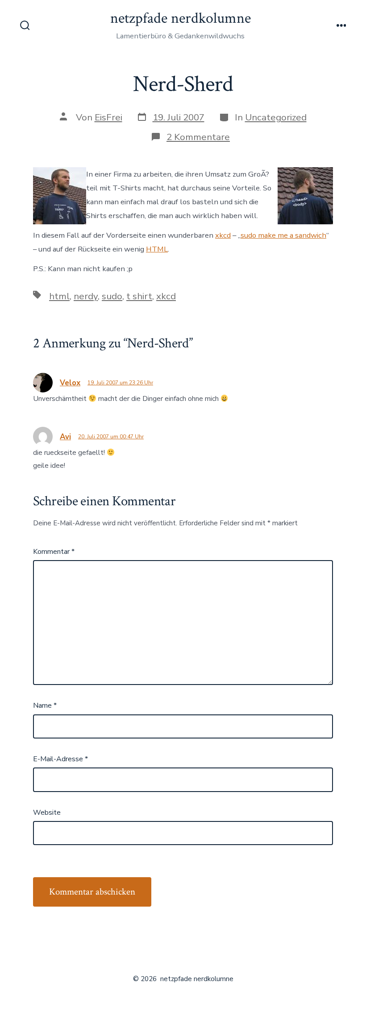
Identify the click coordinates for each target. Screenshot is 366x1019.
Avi (65, 437)
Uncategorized (276, 117)
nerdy (86, 296)
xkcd (223, 235)
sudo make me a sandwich (283, 235)
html (59, 296)
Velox (70, 383)
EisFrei (108, 117)
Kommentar (54, 552)
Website (47, 812)
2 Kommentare (198, 137)
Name (45, 705)
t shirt (139, 296)
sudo (112, 296)
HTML (157, 249)
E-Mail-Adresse (60, 759)
